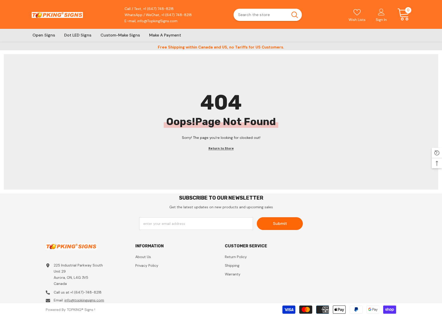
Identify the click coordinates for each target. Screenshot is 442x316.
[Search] (268, 15)
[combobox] (260, 15)
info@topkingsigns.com (84, 300)
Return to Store (221, 148)
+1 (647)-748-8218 (86, 292)
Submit (280, 223)
